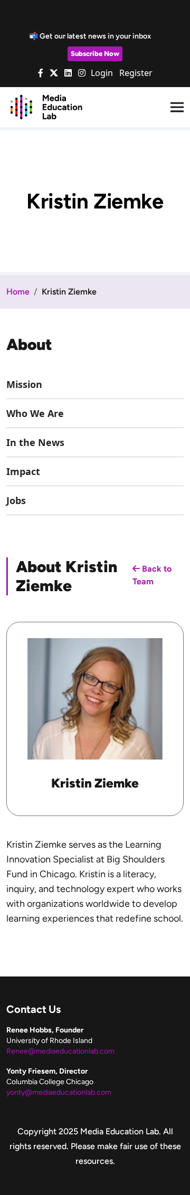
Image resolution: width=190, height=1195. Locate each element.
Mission (24, 384)
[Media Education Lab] (46, 106)
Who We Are (35, 413)
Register (136, 73)
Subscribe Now (95, 54)
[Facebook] (40, 73)
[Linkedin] (68, 73)
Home (18, 292)
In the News (35, 442)
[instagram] (82, 73)
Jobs (16, 500)
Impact (23, 471)
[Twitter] (54, 73)
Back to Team (152, 575)
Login (102, 73)
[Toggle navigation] (177, 107)
